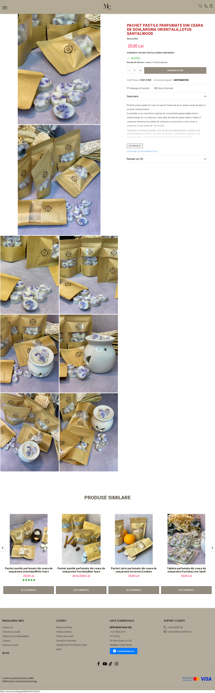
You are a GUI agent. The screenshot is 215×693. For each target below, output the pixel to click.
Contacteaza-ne (125, 651)
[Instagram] (116, 664)
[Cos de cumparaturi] (211, 6)
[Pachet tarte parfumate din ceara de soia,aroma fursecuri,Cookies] (134, 539)
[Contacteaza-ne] (206, 6)
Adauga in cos (175, 70)
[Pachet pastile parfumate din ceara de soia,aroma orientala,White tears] (28, 539)
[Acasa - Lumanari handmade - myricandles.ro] (107, 7)
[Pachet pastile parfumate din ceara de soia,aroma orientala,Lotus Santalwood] (59, 69)
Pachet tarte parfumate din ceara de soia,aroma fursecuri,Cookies (134, 570)
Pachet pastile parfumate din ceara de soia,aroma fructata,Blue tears (81, 570)
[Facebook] (98, 664)
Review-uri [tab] (135, 158)
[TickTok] (110, 664)
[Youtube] (104, 664)
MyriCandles (132, 39)
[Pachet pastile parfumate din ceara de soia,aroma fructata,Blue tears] (81, 539)
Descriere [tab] (132, 96)
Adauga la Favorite (139, 88)
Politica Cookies (10, 645)
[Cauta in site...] (200, 6)
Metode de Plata (64, 627)
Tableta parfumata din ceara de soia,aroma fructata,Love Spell (186, 570)
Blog (5, 653)
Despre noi (7, 627)
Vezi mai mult (135, 146)
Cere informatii (165, 88)
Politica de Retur (64, 632)
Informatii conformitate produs (142, 151)
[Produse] (5, 8)
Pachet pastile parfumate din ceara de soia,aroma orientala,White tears (29, 570)
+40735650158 (175, 627)
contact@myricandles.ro (179, 631)
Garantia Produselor (66, 640)
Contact (6, 640)
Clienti (61, 620)
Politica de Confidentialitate (15, 636)
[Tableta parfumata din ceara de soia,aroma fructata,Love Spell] (186, 539)
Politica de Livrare (65, 636)
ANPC (59, 649)
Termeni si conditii (11, 632)
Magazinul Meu (13, 620)
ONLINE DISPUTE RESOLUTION (71, 645)
